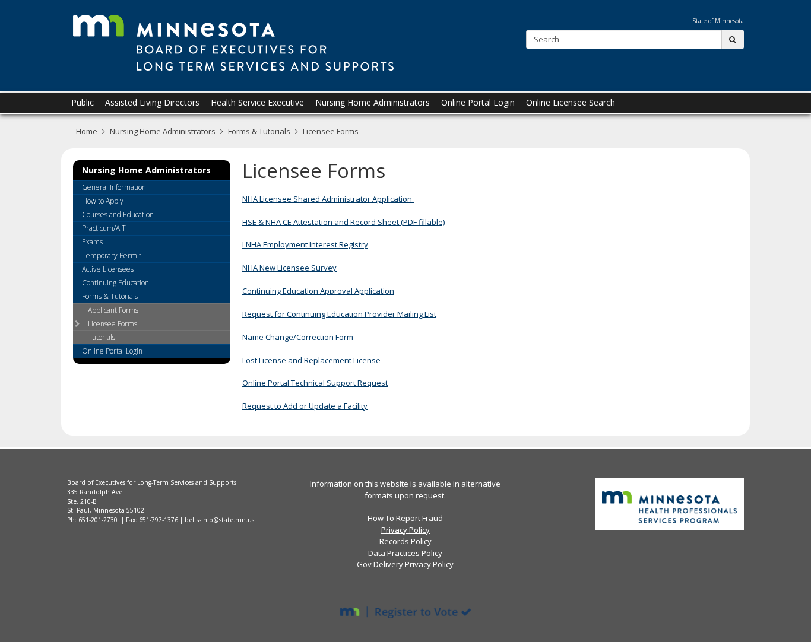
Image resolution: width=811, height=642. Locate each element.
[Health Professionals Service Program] (669, 504)
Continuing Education (115, 283)
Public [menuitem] (82, 102)
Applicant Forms (113, 310)
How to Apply (102, 201)
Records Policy (405, 541)
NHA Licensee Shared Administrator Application (328, 198)
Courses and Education (118, 214)
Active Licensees (108, 269)
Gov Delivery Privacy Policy (405, 564)
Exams (92, 242)
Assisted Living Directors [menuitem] (152, 102)
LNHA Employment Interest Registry (305, 244)
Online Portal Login (112, 351)
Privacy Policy (405, 530)
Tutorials (101, 337)
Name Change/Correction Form (297, 337)
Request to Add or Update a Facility (305, 406)
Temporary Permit (111, 255)
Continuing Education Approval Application (318, 290)
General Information (114, 187)
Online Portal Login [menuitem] (478, 102)
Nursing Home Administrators (163, 131)
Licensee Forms (331, 131)
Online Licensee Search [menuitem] (570, 102)
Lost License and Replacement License (311, 360)
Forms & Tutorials (259, 131)
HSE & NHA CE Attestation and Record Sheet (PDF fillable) (343, 222)
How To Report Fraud (405, 518)
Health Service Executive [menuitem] (257, 102)
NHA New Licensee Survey (289, 267)
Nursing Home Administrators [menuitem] (372, 102)
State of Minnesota (718, 21)
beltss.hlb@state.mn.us (219, 520)
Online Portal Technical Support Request (315, 382)
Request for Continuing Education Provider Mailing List (339, 314)
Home (86, 131)
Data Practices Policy (405, 553)
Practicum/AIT (104, 228)
